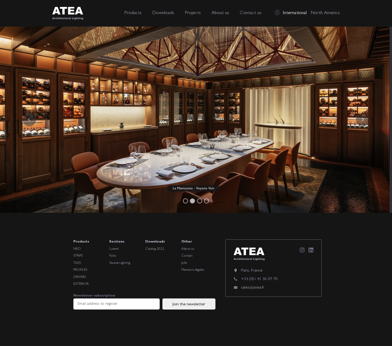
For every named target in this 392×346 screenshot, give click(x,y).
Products (133, 13)
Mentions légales (192, 270)
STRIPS (78, 256)
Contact (187, 256)
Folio (112, 256)
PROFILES (80, 270)
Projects (193, 13)
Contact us (250, 13)
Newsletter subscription (94, 296)
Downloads (163, 13)
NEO (77, 249)
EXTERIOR (81, 284)
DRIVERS (79, 277)
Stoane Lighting (119, 263)
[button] (29, 120)
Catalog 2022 (154, 249)
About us (220, 13)
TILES (77, 263)
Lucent (114, 249)
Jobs (184, 263)
